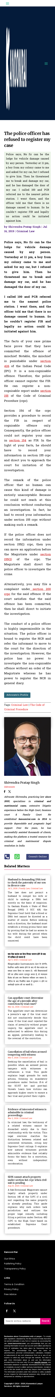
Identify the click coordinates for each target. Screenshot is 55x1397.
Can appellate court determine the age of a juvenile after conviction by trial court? (25, 1000)
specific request (40, 1362)
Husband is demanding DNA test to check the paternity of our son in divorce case (27, 882)
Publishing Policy (12, 1263)
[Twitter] (9, 791)
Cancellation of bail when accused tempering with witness (27, 1053)
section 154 (17, 440)
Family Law (24, 888)
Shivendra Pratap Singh (24, 227)
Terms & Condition (14, 1284)
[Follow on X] (14, 1310)
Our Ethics (9, 1258)
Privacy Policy (11, 1289)
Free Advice (10, 1294)
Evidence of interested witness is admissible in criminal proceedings (27, 1112)
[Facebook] (4, 791)
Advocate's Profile (17, 695)
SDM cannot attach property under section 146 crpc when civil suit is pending (27, 1179)
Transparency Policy (15, 1268)
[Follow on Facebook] (6, 1310)
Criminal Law (25, 231)
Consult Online (38, 856)
